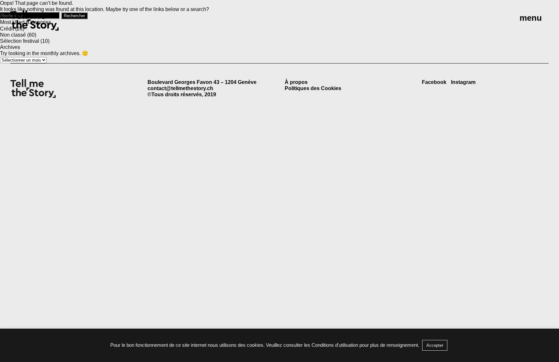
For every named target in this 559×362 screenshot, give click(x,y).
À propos (296, 82)
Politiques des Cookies (313, 88)
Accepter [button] (434, 345)
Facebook (434, 82)
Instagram (463, 82)
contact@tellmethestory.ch (180, 88)
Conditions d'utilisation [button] (335, 345)
